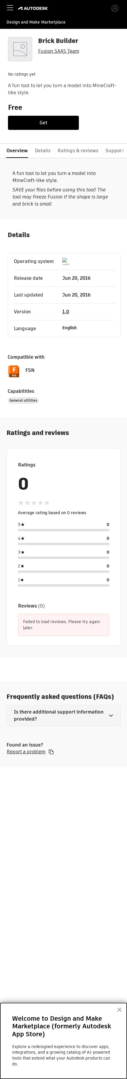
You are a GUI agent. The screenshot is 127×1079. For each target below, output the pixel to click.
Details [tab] (43, 150)
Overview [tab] (17, 150)
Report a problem (26, 752)
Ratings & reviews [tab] (78, 150)
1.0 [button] (65, 311)
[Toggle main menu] (10, 7)
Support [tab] (114, 150)
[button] (64, 715)
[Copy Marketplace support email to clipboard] (51, 752)
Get (43, 122)
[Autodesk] (33, 8)
